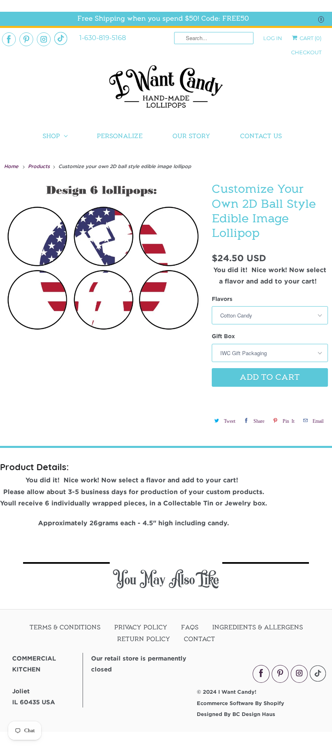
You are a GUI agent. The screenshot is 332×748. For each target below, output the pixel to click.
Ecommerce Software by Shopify (240, 703)
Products (39, 166)
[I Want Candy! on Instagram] (44, 39)
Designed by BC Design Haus (236, 714)
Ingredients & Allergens (257, 627)
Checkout (306, 52)
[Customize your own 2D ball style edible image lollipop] (104, 267)
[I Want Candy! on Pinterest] (26, 39)
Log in (272, 38)
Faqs (189, 627)
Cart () (309, 38)
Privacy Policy (140, 627)
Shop (51, 136)
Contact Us (261, 136)
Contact (199, 639)
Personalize (120, 136)
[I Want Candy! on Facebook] (9, 39)
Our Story (191, 136)
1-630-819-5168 (102, 38)
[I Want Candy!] (166, 90)
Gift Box (223, 336)
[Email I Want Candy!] (60, 38)
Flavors (222, 299)
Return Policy (143, 639)
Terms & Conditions (65, 627)
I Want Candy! (237, 692)
